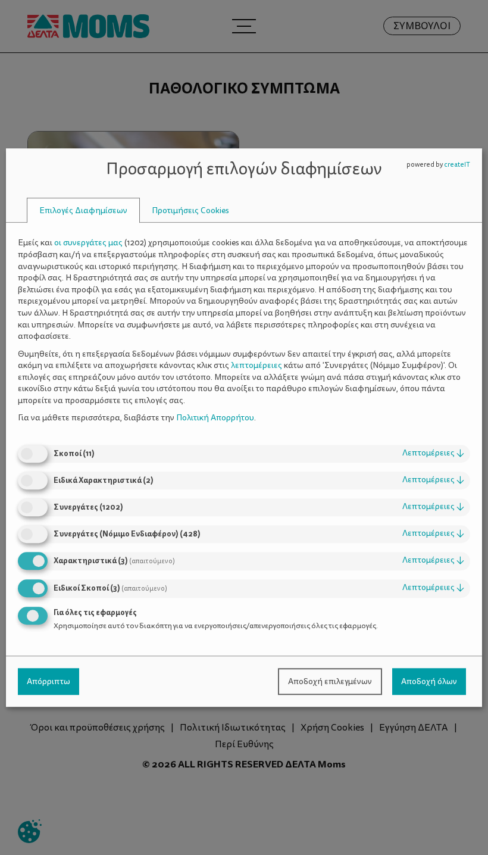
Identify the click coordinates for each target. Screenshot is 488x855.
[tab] (83, 210)
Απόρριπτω (48, 681)
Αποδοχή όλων (429, 681)
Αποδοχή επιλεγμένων (330, 681)
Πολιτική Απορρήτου (215, 418)
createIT (457, 164)
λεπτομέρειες (433, 452)
